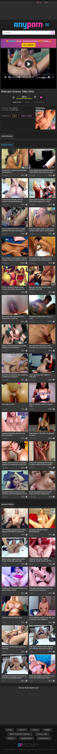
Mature (14, 116)
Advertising (44, 738)
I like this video (13, 97)
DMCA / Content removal (20, 734)
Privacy (11, 738)
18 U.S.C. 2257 (42, 734)
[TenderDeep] (45, 120)
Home (9, 730)
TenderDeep (40, 108)
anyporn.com (35, 744)
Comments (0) (39, 102)
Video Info (16, 102)
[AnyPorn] (28, 26)
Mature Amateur (26, 116)
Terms (47, 730)
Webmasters (26, 738)
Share (27, 102)
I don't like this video (35, 97)
